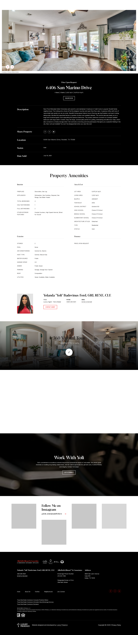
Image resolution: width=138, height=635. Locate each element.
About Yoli (27, 591)
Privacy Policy (116, 625)
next (12, 67)
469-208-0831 (21, 574)
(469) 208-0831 (71, 302)
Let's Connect (61, 591)
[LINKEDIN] (119, 591)
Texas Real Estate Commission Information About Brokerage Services (35, 602)
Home (18, 591)
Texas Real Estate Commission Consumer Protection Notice (32, 600)
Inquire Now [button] (69, 98)
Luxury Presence (62, 625)
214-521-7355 (61, 576)
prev (8, 67)
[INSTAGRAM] (115, 591)
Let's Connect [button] (69, 472)
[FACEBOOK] (110, 591)
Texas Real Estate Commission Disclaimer (28, 604)
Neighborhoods (48, 591)
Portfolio (37, 591)
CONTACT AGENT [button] (50, 307)
